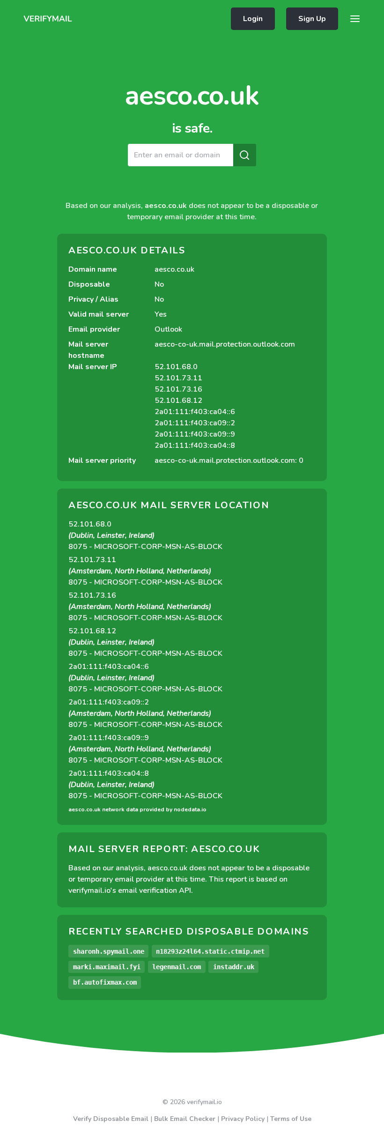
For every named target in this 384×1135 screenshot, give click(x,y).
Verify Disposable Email (110, 1118)
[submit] (244, 155)
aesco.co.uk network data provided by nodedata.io (137, 809)
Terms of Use (290, 1118)
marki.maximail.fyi (106, 967)
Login (253, 19)
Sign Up (312, 19)
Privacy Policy (243, 1118)
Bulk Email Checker (184, 1118)
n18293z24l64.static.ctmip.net (210, 951)
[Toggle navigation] (355, 18)
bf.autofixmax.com (105, 982)
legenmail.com (176, 967)
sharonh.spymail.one (108, 951)
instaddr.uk (233, 967)
